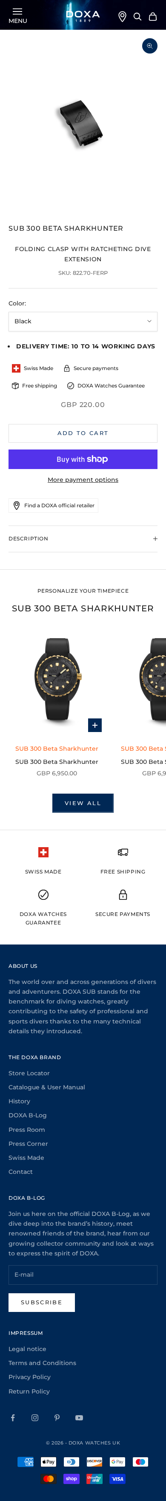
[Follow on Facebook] (13, 1417)
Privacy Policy (30, 1377)
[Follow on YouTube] (79, 1417)
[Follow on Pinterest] (57, 1417)
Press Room (27, 1130)
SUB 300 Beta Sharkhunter (56, 762)
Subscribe (42, 1302)
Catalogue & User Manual (47, 1087)
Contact (21, 1172)
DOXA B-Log (28, 1115)
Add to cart (83, 433)
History (19, 1101)
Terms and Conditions (42, 1363)
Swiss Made (26, 1158)
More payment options (83, 479)
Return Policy (29, 1391)
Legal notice (27, 1349)
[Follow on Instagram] (35, 1417)
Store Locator (29, 1073)
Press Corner (28, 1144)
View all (83, 803)
